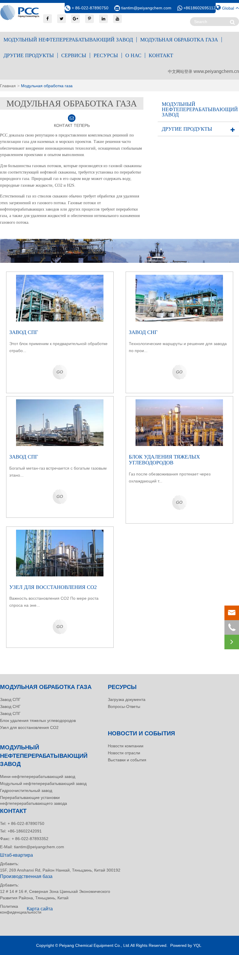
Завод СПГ (10, 699)
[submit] (232, 22)
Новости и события (141, 733)
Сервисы (73, 55)
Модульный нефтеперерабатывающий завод (68, 39)
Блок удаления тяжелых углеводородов (38, 720)
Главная (8, 85)
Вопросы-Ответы (124, 706)
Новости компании (125, 746)
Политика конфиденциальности (11, 909)
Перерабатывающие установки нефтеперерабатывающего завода (33, 800)
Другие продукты (28, 55)
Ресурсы (106, 55)
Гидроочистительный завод (26, 790)
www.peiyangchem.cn (216, 71)
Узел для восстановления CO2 (29, 727)
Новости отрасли (124, 753)
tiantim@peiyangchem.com (146, 8)
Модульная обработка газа (179, 39)
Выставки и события (127, 760)
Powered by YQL (185, 945)
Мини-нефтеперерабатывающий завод (37, 776)
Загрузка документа (126, 699)
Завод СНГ (10, 706)
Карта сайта (40, 908)
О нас (133, 55)
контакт (161, 55)
